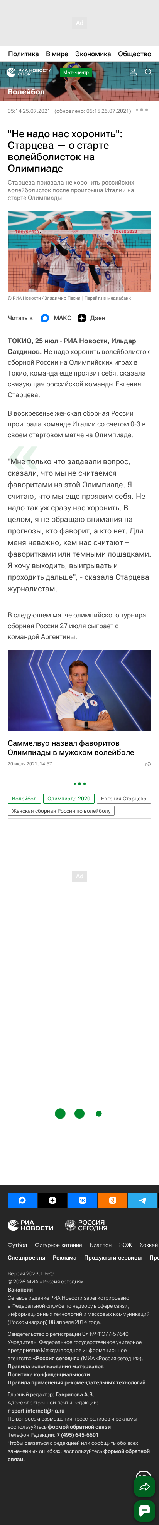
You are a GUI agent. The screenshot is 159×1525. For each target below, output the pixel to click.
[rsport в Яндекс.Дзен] (52, 1200)
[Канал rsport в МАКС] (22, 1200)
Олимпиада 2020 (68, 798)
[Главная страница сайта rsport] (46, 72)
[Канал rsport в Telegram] (142, 1200)
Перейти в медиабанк (108, 298)
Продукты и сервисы (113, 1257)
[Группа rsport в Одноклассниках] (112, 1200)
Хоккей (149, 1244)
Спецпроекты (26, 1257)
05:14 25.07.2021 (29, 111)
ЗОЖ (125, 1244)
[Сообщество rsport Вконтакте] (82, 1200)
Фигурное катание (58, 1244)
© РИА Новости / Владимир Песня (44, 298)
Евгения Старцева (124, 798)
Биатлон (101, 1244)
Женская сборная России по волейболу (61, 811)
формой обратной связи (79, 1427)
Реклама (64, 1257)
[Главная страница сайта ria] (8, 72)
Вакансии (20, 1290)
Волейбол (24, 798)
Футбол (17, 1244)
